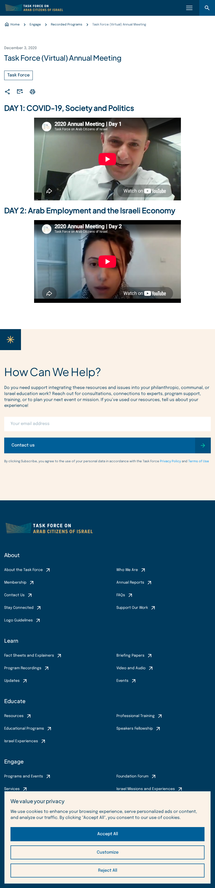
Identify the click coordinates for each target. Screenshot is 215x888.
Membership (15, 582)
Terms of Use (198, 461)
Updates (12, 681)
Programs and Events (23, 776)
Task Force (18, 75)
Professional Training (135, 716)
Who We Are (127, 570)
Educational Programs (24, 728)
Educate (14, 701)
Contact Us (14, 595)
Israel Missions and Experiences (145, 789)
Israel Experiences (21, 741)
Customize (108, 852)
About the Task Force (23, 570)
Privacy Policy (170, 461)
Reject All (107, 870)
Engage (14, 761)
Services (12, 789)
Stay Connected (19, 608)
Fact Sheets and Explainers (29, 655)
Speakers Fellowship (134, 728)
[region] (107, 837)
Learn (11, 640)
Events (122, 681)
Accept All (107, 834)
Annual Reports (130, 582)
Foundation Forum (132, 776)
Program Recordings (22, 668)
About (12, 555)
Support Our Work (132, 608)
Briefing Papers (130, 655)
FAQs (120, 595)
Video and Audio (131, 668)
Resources (14, 716)
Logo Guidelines (18, 620)
